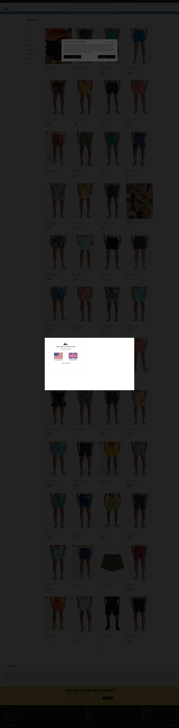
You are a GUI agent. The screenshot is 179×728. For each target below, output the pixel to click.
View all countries (66, 363)
